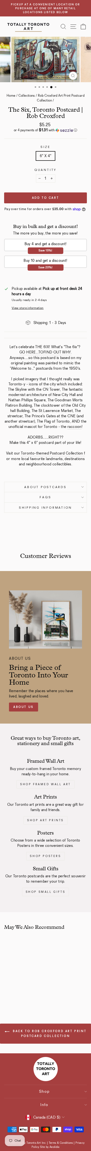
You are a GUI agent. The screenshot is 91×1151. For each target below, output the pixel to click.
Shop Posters (45, 856)
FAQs (45, 497)
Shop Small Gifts (46, 892)
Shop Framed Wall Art (45, 784)
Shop (44, 1091)
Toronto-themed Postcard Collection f (53, 453)
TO (40, 352)
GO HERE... (28, 352)
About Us (23, 707)
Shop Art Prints (45, 820)
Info (44, 1104)
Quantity (45, 170)
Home (11, 95)
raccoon (74, 426)
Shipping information (45, 507)
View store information (28, 308)
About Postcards (45, 487)
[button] (45, 130)
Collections (26, 95)
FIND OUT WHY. (57, 352)
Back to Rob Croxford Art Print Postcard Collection (49, 1033)
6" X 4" (45, 156)
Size (45, 147)
